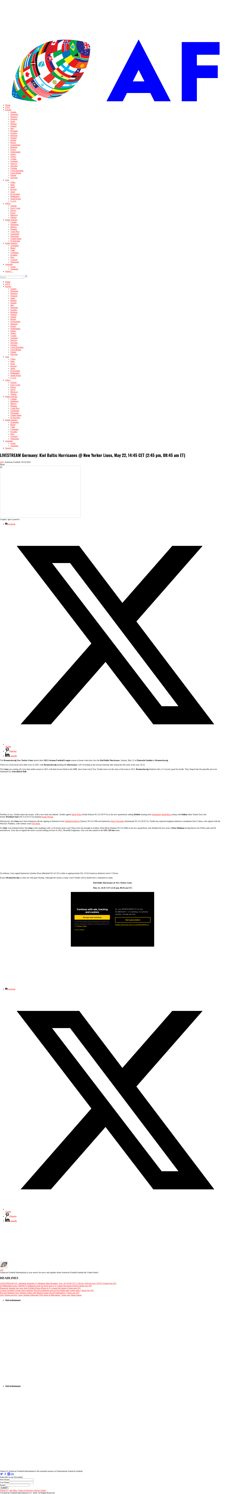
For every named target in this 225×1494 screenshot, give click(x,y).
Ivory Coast (15, 208)
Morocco (14, 215)
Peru (12, 257)
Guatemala (14, 234)
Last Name (4, 1482)
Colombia (14, 253)
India (12, 185)
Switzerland (15, 145)
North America (11, 220)
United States (15, 238)
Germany (14, 161)
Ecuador (13, 255)
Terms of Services (25, 1490)
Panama (13, 229)
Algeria (13, 206)
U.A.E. (13, 201)
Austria (13, 112)
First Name (4, 1480)
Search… (9, 271)
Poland (13, 175)
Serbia (13, 154)
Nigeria (13, 217)
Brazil (12, 248)
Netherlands (15, 152)
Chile (12, 250)
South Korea (15, 199)
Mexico (13, 227)
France (13, 149)
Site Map (13, 1490)
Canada (13, 222)
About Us (4, 1490)
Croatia (13, 159)
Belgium (13, 135)
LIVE (7, 107)
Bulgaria (13, 147)
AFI (1, 462)
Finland (13, 138)
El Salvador (15, 241)
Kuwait (13, 189)
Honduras (14, 224)
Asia (7, 180)
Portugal (13, 119)
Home (7, 105)
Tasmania (14, 269)
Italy (12, 128)
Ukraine (13, 168)
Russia (13, 142)
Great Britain (15, 173)
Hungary (14, 117)
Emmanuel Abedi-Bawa (162, 814)
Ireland (13, 140)
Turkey (13, 156)
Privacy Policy (40, 1490)
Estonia (13, 126)
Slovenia (14, 178)
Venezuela (14, 262)
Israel (12, 187)
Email (2, 1485)
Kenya (13, 210)
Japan (12, 192)
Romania (14, 131)
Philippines (15, 196)
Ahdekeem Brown (72, 821)
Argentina (14, 245)
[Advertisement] (78, 793)
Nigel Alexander (117, 821)
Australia (9, 264)
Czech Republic (17, 171)
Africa (7, 203)
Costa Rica (14, 231)
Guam (12, 267)
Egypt (12, 213)
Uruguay (14, 260)
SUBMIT (4, 1488)
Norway (13, 164)
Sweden (13, 133)
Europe (8, 110)
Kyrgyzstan (15, 194)
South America (11, 243)
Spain (12, 121)
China (12, 182)
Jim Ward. (36, 823)
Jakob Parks (76, 814)
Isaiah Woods (47, 817)
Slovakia (14, 166)
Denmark (14, 114)
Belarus (13, 124)
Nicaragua (14, 236)
